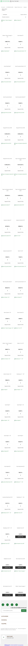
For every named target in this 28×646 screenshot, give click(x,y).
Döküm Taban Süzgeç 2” (20, 586)
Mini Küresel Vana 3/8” (20, 558)
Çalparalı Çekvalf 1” (7, 220)
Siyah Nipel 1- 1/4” (7, 435)
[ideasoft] (7, 645)
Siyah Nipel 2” (20, 435)
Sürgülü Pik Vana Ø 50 (7, 158)
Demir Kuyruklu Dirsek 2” (7, 281)
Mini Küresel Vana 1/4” (7, 586)
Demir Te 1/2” (20, 250)
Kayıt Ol (23, 610)
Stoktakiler (5, 14)
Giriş (13, 1)
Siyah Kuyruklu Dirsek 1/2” (20, 97)
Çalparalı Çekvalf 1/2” (7, 250)
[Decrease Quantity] (3, 44)
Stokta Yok (20, 536)
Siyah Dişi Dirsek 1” (7, 66)
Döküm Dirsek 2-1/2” (7, 374)
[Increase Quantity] (12, 44)
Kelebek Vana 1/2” (20, 528)
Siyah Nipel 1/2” (21, 35)
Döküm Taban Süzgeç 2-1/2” (8, 36)
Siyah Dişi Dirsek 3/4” (20, 466)
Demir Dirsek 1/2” (20, 312)
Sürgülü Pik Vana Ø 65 (20, 127)
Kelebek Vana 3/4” (7, 558)
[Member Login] (10, 1)
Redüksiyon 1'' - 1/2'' (20, 374)
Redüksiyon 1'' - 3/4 (20, 497)
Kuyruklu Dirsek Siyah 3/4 (7, 497)
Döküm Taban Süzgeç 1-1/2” (7, 344)
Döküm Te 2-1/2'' (20, 343)
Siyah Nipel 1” (7, 404)
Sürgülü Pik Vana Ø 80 (7, 127)
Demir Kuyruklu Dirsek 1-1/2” (20, 281)
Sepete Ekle (7, 47)
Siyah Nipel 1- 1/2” (20, 404)
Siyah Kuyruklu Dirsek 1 (7, 97)
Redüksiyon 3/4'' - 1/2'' (7, 528)
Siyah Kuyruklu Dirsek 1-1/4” (20, 66)
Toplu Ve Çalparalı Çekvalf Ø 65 (7, 190)
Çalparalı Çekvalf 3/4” (20, 220)
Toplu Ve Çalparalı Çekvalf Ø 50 (20, 190)
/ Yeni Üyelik (16, 1)
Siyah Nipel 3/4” (7, 466)
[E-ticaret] (14, 645)
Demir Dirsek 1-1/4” (7, 312)
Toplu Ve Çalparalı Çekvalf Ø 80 (20, 159)
